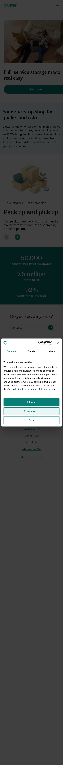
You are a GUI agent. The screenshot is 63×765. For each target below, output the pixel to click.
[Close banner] (58, 343)
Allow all (31, 402)
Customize (29, 411)
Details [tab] (31, 351)
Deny (31, 420)
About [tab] (51, 351)
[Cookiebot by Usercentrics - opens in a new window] (39, 343)
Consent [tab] (11, 351)
